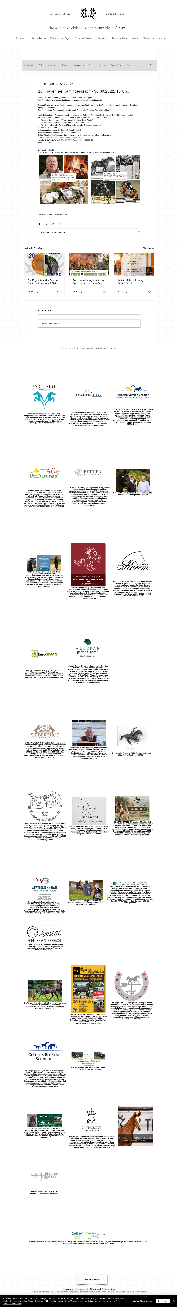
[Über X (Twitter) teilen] (46, 224)
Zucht (41, 65)
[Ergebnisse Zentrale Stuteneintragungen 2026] (44, 264)
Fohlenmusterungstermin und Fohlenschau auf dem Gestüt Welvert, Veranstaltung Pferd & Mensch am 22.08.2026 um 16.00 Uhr (89, 282)
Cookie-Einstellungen (142, 1301)
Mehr (128, 65)
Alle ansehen (148, 248)
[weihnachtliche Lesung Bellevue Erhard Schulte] (134, 264)
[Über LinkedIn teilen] (53, 224)
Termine (64, 65)
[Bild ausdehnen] (63, 179)
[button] (103, 38)
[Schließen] (173, 1301)
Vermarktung (52, 65)
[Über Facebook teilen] (39, 224)
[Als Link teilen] (59, 224)
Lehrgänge (102, 65)
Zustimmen (163, 1301)
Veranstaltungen (78, 65)
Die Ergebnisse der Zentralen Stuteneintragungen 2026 (44, 282)
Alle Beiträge (28, 65)
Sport (91, 65)
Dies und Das (116, 65)
